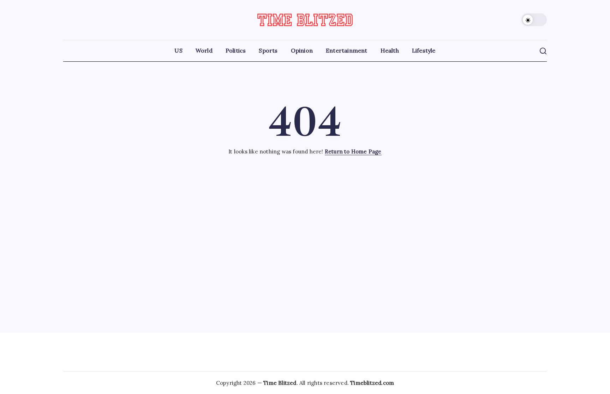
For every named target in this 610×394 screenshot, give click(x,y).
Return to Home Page (353, 151)
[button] (534, 19)
